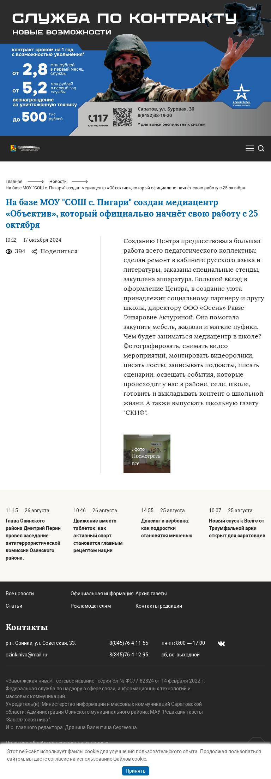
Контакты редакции (159, 606)
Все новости (20, 593)
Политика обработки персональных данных (57, 743)
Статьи (14, 606)
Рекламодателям (91, 606)
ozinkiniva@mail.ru (26, 654)
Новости (58, 181)
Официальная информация (102, 593)
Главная (14, 181)
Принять (136, 771)
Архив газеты (151, 593)
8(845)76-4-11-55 (128, 643)
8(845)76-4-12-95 (128, 654)
